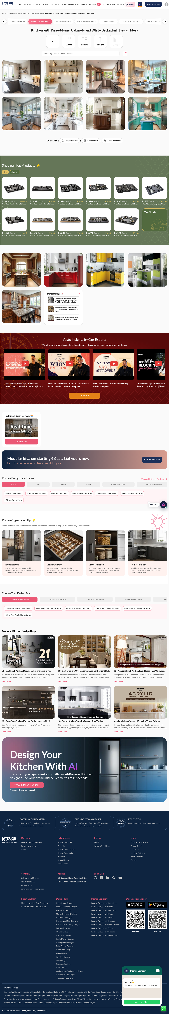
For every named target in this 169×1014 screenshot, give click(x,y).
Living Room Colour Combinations (99, 992)
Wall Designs (61, 953)
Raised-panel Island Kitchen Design (78, 608)
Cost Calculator (114, 140)
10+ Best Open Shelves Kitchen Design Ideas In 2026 (26, 721)
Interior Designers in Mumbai (103, 921)
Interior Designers (28, 846)
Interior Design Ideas (15, 13)
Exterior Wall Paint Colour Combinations (69, 992)
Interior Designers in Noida (102, 917)
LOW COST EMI (134, 819)
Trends (24, 849)
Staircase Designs (63, 964)
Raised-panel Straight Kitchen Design (48, 608)
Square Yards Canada (66, 849)
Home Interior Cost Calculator (33, 907)
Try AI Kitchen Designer (26, 785)
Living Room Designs (64, 903)
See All (78, 294)
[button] (158, 503)
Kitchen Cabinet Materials (27, 1003)
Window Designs (63, 957)
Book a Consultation (152, 460)
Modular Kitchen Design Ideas (33, 13)
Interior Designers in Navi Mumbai (105, 925)
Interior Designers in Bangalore (104, 903)
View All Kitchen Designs (152, 479)
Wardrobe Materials (66, 1003)
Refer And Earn (137, 857)
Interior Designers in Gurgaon (103, 910)
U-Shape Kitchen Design (14, 500)
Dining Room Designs (65, 942)
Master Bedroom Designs (66, 914)
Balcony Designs (63, 928)
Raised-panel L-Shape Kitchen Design (18, 608)
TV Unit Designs (62, 932)
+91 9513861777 (28, 882)
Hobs (154, 212)
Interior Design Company (31, 842)
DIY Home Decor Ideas (116, 999)
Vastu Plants (92, 996)
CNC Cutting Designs (78, 996)
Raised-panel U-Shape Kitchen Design (137, 608)
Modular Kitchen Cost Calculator (34, 903)
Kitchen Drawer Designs (48, 1003)
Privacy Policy (136, 846)
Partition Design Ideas (29, 996)
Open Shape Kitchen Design (82, 493)
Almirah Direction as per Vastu (94, 999)
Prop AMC (62, 857)
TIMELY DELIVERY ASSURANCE (88, 819)
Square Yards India (65, 853)
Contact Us (135, 849)
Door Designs (61, 968)
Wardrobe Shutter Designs (85, 1003)
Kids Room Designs (64, 917)
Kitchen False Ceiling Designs (68, 925)
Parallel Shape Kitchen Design (107, 493)
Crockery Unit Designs (65, 975)
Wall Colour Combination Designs (70, 971)
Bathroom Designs (63, 935)
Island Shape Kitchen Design (36, 493)
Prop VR (61, 846)
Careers (134, 860)
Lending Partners (138, 853)
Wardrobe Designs (63, 910)
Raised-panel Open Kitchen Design (107, 608)
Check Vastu (93, 140)
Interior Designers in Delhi (102, 907)
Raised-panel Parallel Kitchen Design (18, 615)
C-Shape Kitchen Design (14, 493)
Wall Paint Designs (63, 950)
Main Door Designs (61, 996)
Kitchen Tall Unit (10, 1003)
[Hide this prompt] (149, 501)
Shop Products (71, 140)
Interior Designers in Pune (102, 914)
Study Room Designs (64, 978)
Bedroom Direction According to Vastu (67, 999)
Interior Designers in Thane (102, 928)
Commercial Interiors (139, 842)
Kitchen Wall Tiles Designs (67, 921)
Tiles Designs (61, 960)
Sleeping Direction (46, 996)
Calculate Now (21, 442)
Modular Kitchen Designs (66, 907)
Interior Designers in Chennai (103, 932)
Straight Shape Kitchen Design (132, 493)
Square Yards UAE (65, 842)
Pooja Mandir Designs (65, 939)
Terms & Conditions (102, 846)
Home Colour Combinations (42, 992)
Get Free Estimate (153, 4)
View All (84, 395)
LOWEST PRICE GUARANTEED (32, 819)
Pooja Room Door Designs (108, 996)
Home (4, 13)
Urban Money (63, 860)
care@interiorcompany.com (32, 889)
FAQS (96, 842)
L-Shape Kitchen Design (59, 493)
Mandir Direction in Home (41, 999)
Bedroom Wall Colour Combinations (17, 992)
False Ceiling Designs (64, 946)
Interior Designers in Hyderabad (104, 935)
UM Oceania (63, 864)
